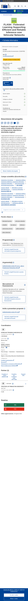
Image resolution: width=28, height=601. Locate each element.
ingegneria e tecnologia (7, 180)
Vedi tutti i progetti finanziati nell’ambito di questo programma (12, 250)
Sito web (5, 362)
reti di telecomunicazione (7, 185)
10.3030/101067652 (7, 56)
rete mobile (19, 185)
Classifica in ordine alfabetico (5, 375)
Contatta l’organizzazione (9, 360)
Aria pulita (5, 96)
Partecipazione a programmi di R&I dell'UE (12, 364)
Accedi (15, 6)
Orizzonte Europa (7, 15)
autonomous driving (7, 228)
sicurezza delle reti (6, 191)
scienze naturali (5, 187)
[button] (18, 6)
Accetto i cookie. (14, 595)
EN (5, 122)
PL (17, 122)
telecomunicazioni (19, 183)
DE (2, 122)
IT (14, 122)
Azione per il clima (7, 102)
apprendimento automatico (8, 204)
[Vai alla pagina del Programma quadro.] (14, 20)
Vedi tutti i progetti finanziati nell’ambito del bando (11, 317)
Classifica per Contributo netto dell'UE (14, 377)
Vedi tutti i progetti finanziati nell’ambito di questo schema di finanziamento (12, 299)
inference (22, 224)
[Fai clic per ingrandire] (25, 383)
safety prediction (20, 228)
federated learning (7, 221)
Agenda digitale (6, 93)
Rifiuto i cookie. (14, 598)
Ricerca (21, 6)
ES (8, 122)
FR (11, 122)
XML (15, 405)
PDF (15, 409)
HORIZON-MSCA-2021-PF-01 (10, 312)
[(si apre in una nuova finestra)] (6, 5)
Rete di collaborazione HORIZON (10, 366)
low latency (13, 224)
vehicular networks (20, 221)
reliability (4, 224)
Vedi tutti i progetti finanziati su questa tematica (13, 272)
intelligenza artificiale (17, 203)
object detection (6, 232)
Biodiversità (5, 105)
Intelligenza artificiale (7, 99)
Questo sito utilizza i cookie (10, 589)
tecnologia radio (5, 198)
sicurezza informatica (17, 189)
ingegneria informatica (6, 183)
